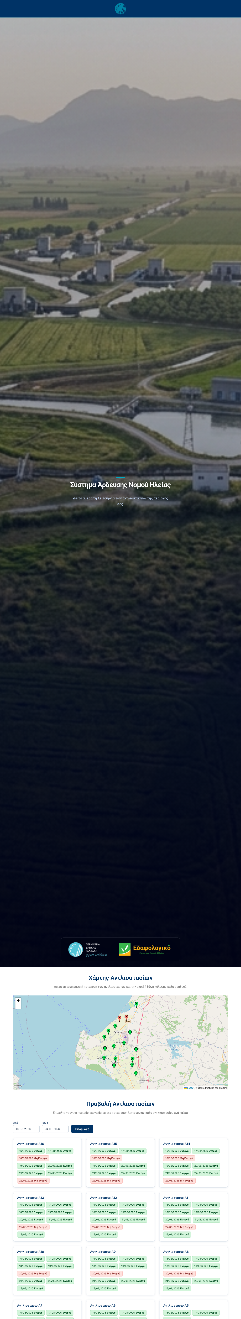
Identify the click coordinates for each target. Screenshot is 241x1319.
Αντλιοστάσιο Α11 (176, 1198)
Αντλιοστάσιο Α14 (176, 1144)
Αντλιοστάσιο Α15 (103, 1144)
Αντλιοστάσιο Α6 (103, 1305)
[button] (127, 1018)
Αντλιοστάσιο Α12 (103, 1198)
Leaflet (190, 1087)
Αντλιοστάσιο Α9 (103, 1252)
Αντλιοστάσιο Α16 (30, 1144)
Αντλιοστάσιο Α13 (30, 1198)
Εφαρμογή (82, 1129)
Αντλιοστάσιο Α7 (29, 1305)
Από (15, 1122)
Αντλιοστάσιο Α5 (176, 1305)
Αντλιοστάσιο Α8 (176, 1252)
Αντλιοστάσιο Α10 (30, 1252)
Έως (45, 1122)
